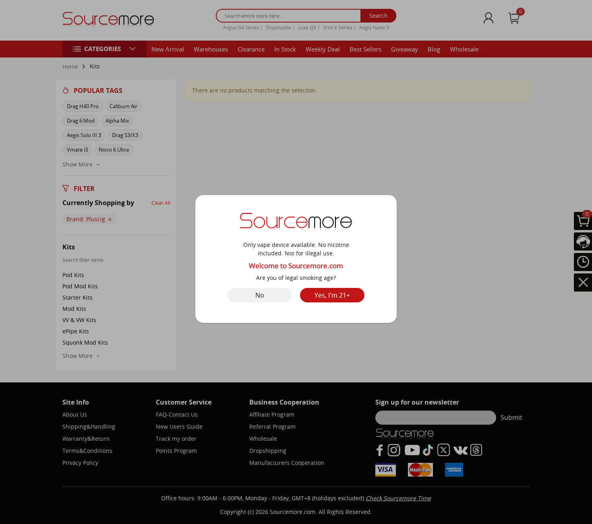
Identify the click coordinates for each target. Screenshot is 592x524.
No (259, 295)
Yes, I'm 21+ (332, 295)
